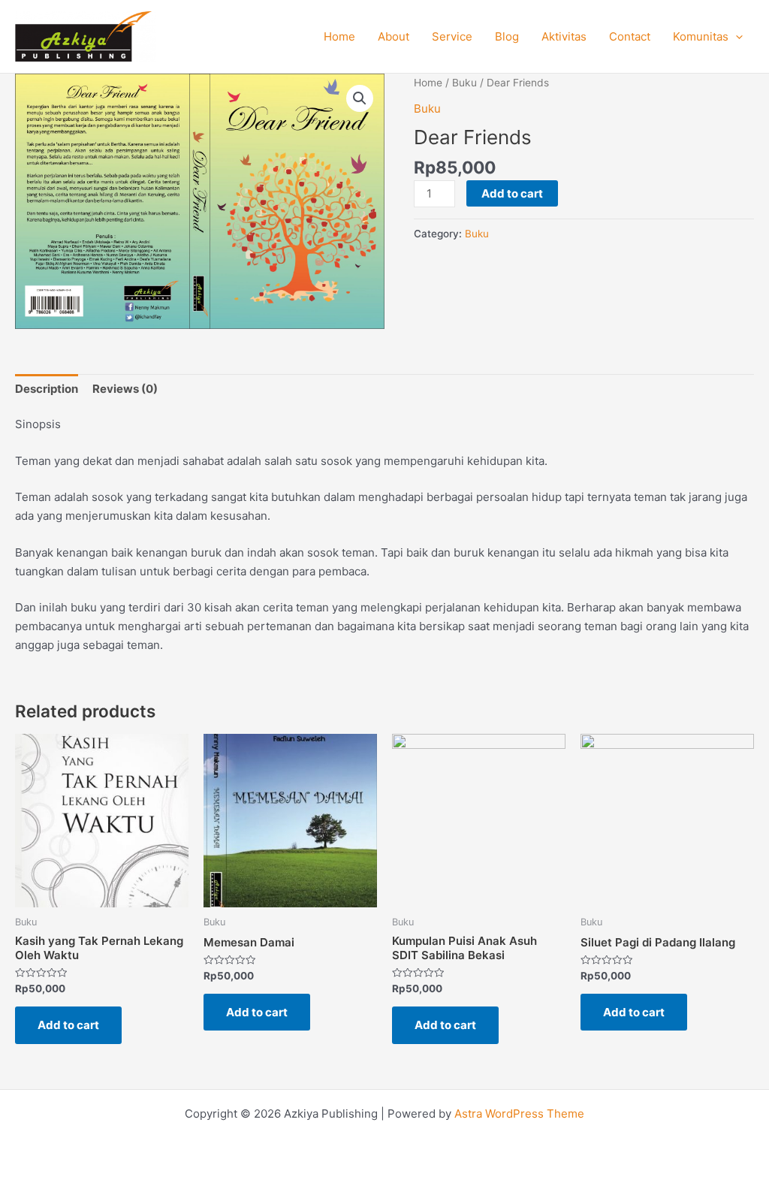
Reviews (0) (125, 389)
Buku (464, 83)
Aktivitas (564, 36)
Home (339, 36)
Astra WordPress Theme (519, 1113)
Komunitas (700, 36)
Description (46, 389)
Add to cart (512, 193)
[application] (735, 37)
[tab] (46, 389)
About (393, 36)
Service (452, 36)
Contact (629, 36)
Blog (507, 36)
